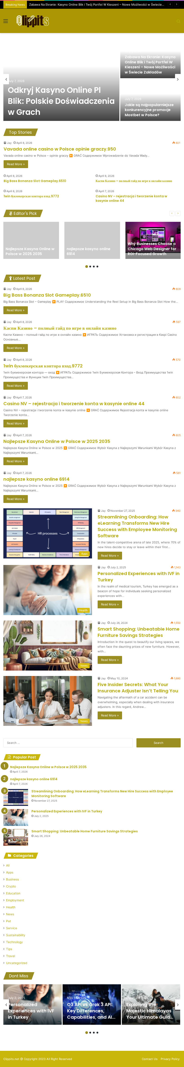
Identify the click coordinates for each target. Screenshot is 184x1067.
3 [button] (94, 266)
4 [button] (97, 266)
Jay (9, 142)
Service (11, 928)
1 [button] (86, 266)
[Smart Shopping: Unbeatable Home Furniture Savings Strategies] (15, 837)
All (7, 865)
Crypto (11, 886)
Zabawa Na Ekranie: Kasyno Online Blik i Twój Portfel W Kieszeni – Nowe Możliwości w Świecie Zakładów (102, 4)
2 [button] (90, 266)
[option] (92, 79)
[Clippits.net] (32, 21)
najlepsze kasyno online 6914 (36, 479)
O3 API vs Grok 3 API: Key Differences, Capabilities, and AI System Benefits (90, 1014)
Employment (15, 900)
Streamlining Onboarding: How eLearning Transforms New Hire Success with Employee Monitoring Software (137, 526)
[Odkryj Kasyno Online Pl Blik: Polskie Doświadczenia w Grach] (61, 78)
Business (12, 879)
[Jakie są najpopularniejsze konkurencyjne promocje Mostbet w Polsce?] (150, 100)
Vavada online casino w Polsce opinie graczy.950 (60, 149)
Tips (9, 949)
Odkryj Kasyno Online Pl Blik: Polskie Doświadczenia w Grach (61, 101)
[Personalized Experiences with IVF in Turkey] (15, 817)
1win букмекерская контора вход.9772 (31, 196)
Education (13, 893)
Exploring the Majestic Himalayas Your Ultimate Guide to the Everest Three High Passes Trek (149, 1017)
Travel (10, 956)
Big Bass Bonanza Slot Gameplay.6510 (35, 181)
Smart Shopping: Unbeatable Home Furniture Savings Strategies (139, 632)
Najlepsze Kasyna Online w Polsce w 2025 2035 (56, 441)
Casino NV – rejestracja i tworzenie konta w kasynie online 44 (131, 198)
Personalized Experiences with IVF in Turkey (66, 811)
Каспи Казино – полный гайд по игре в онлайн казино (134, 181)
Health (10, 907)
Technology (14, 942)
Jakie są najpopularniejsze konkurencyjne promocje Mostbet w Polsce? (149, 110)
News (10, 914)
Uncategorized (16, 963)
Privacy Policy (170, 1059)
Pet (8, 921)
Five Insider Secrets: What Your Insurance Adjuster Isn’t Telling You (138, 687)
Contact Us (150, 1059)
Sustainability (15, 935)
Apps (9, 872)
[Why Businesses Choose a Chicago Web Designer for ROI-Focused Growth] (153, 240)
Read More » (16, 164)
